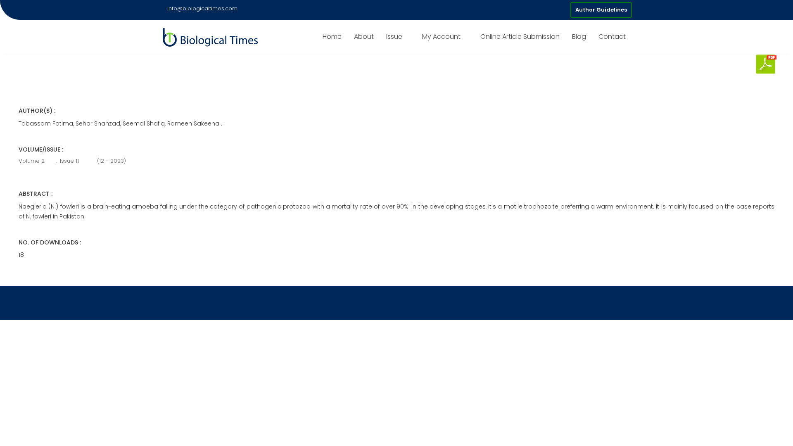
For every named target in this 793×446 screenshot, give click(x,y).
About (364, 36)
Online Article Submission (520, 36)
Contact (612, 36)
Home (332, 36)
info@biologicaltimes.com (202, 8)
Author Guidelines (601, 10)
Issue (394, 36)
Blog (579, 36)
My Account (441, 36)
